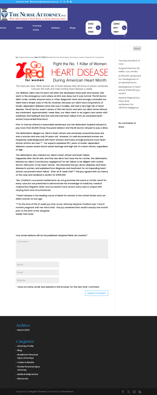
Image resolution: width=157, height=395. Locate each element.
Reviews (55, 27)
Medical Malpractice (27, 374)
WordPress (67, 391)
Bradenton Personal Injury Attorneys (62, 57)
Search (137, 48)
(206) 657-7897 (116, 27)
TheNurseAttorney (26, 57)
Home (3, 27)
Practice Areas (37, 27)
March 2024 (23, 330)
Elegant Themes (38, 391)
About (19, 27)
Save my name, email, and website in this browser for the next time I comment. (59, 286)
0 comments (98, 57)
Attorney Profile (25, 346)
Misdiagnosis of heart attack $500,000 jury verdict (129, 90)
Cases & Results (85, 57)
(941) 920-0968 (91, 27)
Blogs (73, 27)
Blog (19, 350)
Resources (22, 378)
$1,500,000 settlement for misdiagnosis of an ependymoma (129, 79)
